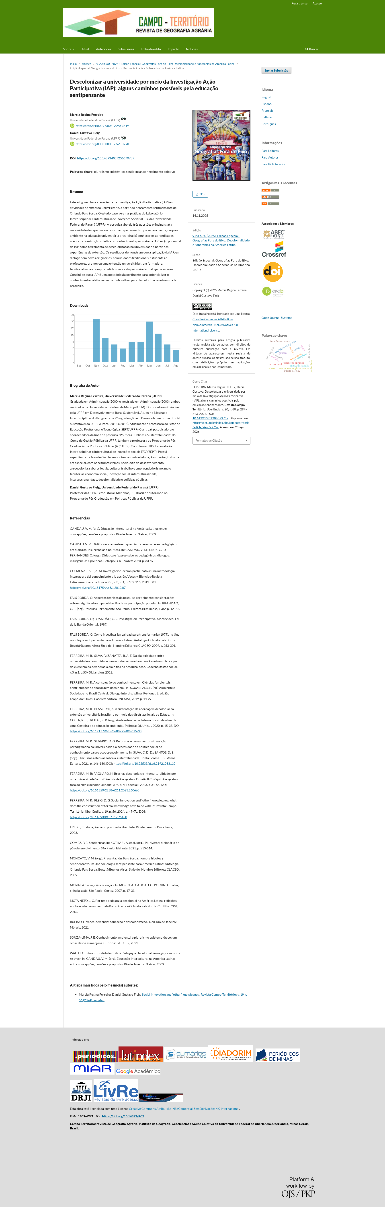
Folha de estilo (151, 49)
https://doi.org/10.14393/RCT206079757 (105, 158)
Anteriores (103, 49)
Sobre (67, 49)
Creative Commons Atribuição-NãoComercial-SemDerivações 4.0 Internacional (184, 1108)
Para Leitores (270, 150)
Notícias (192, 49)
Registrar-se (299, 3)
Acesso (317, 3)
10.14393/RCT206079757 (210, 418)
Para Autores (270, 157)
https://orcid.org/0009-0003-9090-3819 (102, 126)
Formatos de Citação (209, 440)
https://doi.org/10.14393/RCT (123, 1116)
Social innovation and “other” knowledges (170, 994)
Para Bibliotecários (273, 164)
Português (269, 124)
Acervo (86, 64)
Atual (85, 49)
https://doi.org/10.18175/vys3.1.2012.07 (98, 587)
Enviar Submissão (276, 70)
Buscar (313, 49)
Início (73, 64)
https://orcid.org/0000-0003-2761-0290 (102, 144)
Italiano (267, 117)
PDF (202, 194)
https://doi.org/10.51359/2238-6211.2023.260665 (104, 790)
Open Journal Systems (277, 317)
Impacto (173, 49)
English (267, 97)
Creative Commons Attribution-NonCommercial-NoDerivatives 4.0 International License (215, 324)
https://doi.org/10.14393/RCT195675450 (98, 817)
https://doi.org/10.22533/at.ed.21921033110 (144, 763)
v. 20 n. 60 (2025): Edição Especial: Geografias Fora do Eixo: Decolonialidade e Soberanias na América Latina (165, 64)
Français (267, 110)
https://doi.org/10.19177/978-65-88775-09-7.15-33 (105, 731)
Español (267, 104)
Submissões (126, 49)
